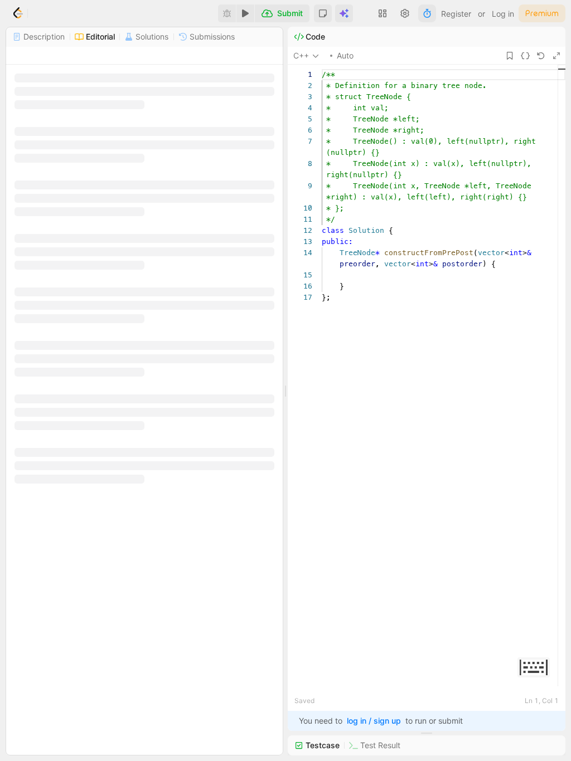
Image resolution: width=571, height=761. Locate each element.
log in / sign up (374, 720)
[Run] (245, 13)
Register (456, 13)
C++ (301, 55)
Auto (345, 55)
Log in (503, 13)
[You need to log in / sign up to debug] (227, 13)
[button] (323, 13)
